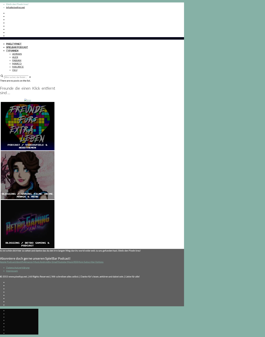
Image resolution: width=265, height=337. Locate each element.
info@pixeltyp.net (15, 7)
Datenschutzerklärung (18, 267)
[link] (30, 77)
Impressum (12, 270)
